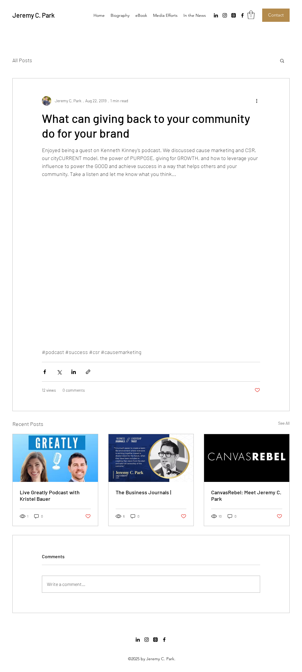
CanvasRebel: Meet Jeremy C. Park (246, 495)
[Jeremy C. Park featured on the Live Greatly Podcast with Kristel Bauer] (55, 458)
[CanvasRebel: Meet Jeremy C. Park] (246, 458)
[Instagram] (225, 15)
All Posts (22, 60)
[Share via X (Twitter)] (59, 372)
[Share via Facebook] (44, 372)
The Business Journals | (143, 492)
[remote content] (151, 267)
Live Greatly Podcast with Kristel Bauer (50, 495)
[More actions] (256, 100)
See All (284, 423)
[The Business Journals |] (151, 458)
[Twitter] (234, 15)
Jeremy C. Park (33, 15)
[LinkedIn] (216, 15)
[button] (251, 15)
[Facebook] (242, 15)
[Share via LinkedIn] (73, 372)
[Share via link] (88, 372)
